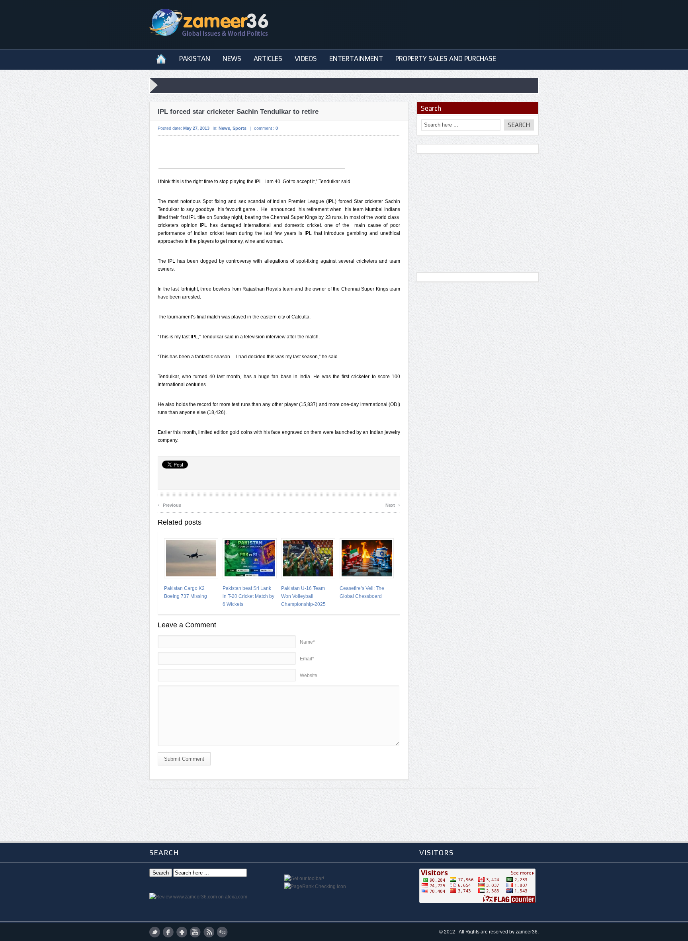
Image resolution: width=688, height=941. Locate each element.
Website (308, 675)
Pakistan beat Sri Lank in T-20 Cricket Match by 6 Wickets (248, 596)
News (232, 58)
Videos (306, 58)
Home (161, 58)
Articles (268, 58)
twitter (154, 932)
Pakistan (194, 58)
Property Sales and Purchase (445, 58)
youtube (195, 932)
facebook (168, 932)
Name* (307, 642)
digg (222, 932)
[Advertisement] (445, 26)
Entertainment (356, 58)
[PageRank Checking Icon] (315, 886)
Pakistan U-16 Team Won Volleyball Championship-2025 (303, 596)
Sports (239, 128)
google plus (181, 932)
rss (208, 932)
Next (392, 504)
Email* (307, 659)
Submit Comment (184, 759)
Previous (169, 504)
